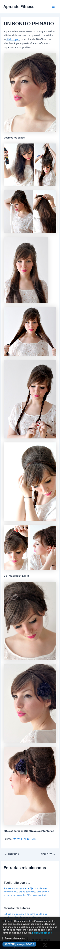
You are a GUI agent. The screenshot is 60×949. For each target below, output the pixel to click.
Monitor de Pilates (17, 908)
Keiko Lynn (12, 39)
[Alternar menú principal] (53, 6)
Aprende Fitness (18, 6)
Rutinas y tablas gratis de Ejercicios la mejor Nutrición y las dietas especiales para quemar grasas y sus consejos (27, 891)
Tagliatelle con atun (18, 882)
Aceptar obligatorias (14, 938)
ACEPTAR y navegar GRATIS (19, 944)
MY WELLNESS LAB (24, 838)
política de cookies (42, 932)
